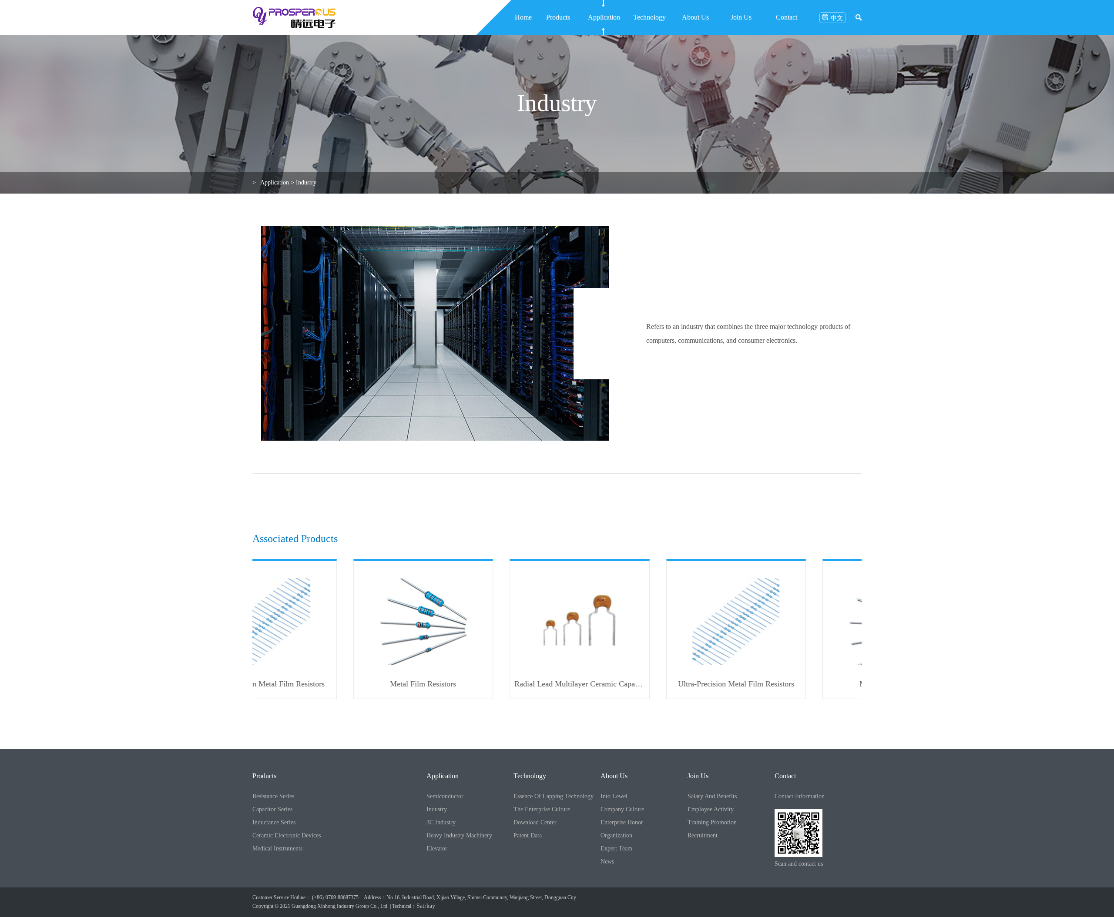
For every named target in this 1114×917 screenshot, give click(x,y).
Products (558, 17)
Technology (649, 17)
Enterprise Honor (622, 822)
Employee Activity (711, 809)
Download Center (535, 822)
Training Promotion (712, 822)
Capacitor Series (272, 809)
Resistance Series (273, 796)
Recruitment (703, 835)
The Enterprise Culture (541, 809)
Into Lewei (614, 796)
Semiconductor (444, 796)
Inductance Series (273, 822)
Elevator (436, 848)
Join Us (741, 17)
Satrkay (425, 906)
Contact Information (800, 796)
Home (523, 17)
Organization (616, 835)
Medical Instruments (277, 848)
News (607, 861)
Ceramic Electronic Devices (286, 835)
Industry (306, 182)
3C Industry (441, 822)
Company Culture (622, 809)
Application (604, 17)
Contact (786, 17)
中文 (837, 18)
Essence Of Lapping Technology (553, 796)
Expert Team (616, 848)
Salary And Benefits (712, 796)
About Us (695, 17)
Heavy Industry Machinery (459, 835)
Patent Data (527, 835)
